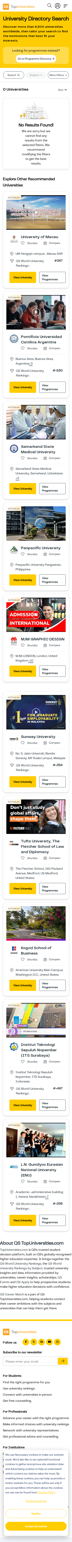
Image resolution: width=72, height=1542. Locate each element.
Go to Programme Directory (35, 58)
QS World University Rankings (20, 1264)
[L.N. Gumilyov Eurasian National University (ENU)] (14, 1166)
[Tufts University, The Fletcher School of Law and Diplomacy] (14, 843)
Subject (35, 75)
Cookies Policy (46, 1492)
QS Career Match (12, 1294)
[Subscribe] (63, 1361)
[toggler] (65, 5)
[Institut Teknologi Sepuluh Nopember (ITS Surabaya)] (14, 1046)
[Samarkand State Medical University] (14, 448)
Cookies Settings (36, 1501)
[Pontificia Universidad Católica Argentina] (14, 338)
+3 (31, 364)
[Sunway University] (14, 738)
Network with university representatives (31, 1430)
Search (12, 75)
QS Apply (22, 1282)
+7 (47, 1197)
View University (22, 277)
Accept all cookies (36, 1526)
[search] (49, 6)
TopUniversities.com (14, 1250)
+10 (30, 661)
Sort (60, 90)
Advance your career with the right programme (36, 1418)
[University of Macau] (14, 239)
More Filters (57, 75)
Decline (36, 1513)
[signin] (57, 5)
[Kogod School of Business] (14, 950)
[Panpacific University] (14, 550)
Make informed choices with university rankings (36, 1424)
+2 (17, 478)
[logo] (18, 5)
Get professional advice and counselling (30, 1437)
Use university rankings (19, 1388)
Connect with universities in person (27, 1395)
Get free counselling (17, 1401)
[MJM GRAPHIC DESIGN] (14, 641)
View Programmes (50, 277)
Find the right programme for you (26, 1382)
